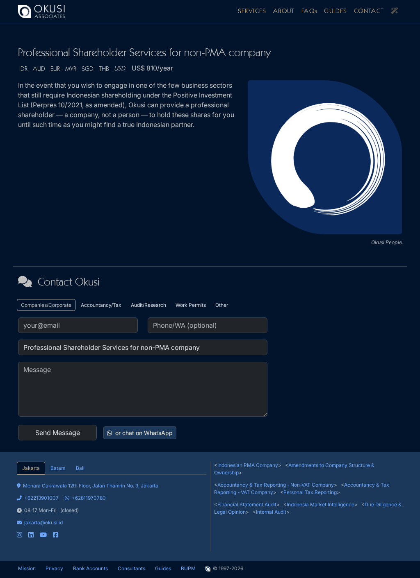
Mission (27, 568)
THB (104, 69)
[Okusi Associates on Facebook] (55, 535)
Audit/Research (148, 305)
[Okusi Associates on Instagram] (19, 535)
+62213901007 (41, 498)
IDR (23, 69)
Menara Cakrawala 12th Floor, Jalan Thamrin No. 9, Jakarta (90, 486)
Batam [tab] (57, 468)
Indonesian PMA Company (247, 465)
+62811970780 (89, 498)
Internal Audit (271, 512)
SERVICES (252, 11)
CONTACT (369, 11)
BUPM (188, 568)
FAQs (309, 11)
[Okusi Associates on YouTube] (43, 535)
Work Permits (191, 305)
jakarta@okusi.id (43, 522)
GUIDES (335, 11)
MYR (70, 69)
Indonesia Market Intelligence (320, 504)
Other (221, 305)
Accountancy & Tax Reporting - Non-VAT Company (275, 485)
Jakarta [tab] (31, 468)
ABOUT (284, 11)
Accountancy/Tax (101, 305)
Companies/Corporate (46, 305)
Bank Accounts (90, 568)
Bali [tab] (80, 468)
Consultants (131, 568)
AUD (39, 69)
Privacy (54, 568)
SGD (88, 69)
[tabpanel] (111, 507)
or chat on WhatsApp (143, 432)
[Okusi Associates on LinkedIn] (31, 535)
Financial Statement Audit (246, 504)
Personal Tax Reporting (310, 492)
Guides (163, 568)
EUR (55, 69)
